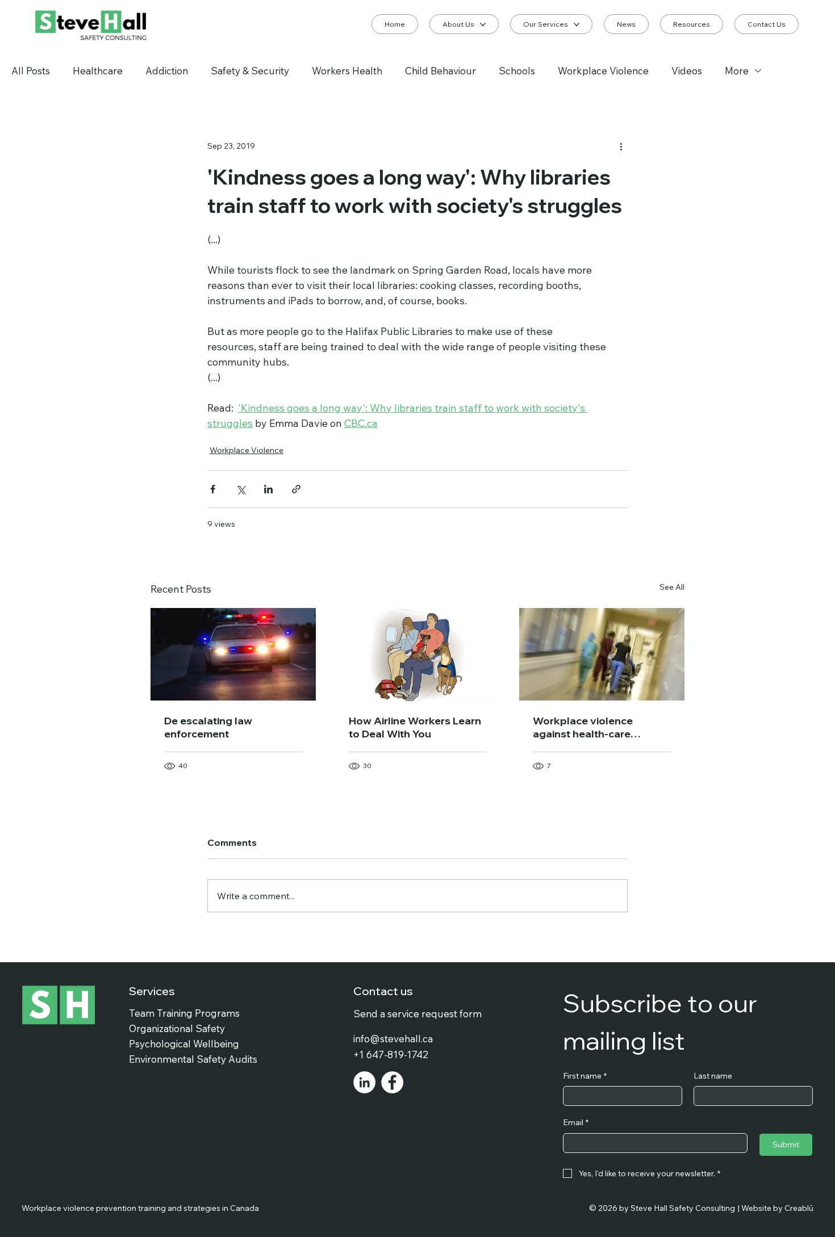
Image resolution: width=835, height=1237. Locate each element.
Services (152, 991)
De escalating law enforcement (208, 727)
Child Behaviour (440, 71)
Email (575, 1122)
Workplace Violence (603, 71)
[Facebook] (392, 1082)
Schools (517, 71)
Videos (686, 71)
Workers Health (347, 71)
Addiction (166, 71)
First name (585, 1076)
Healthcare (98, 71)
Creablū (798, 1208)
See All (671, 587)
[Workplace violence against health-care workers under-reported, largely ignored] (601, 654)
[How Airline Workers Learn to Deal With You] (417, 654)
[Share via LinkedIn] (268, 489)
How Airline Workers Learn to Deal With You (415, 727)
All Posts (30, 71)
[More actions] (621, 146)
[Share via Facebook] (212, 489)
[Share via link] (296, 489)
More (737, 71)
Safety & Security (250, 71)
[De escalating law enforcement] (233, 654)
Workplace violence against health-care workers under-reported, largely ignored (595, 727)
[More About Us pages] (483, 24)
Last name (713, 1076)
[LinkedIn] (364, 1082)
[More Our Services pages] (576, 24)
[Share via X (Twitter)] (240, 489)
